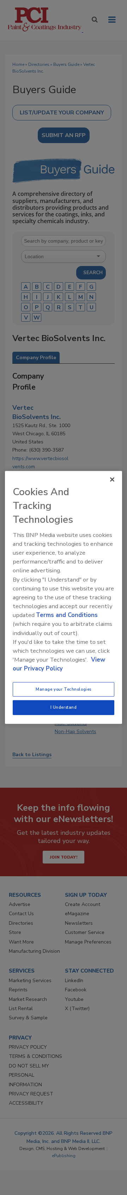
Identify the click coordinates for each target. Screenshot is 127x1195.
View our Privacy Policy (59, 664)
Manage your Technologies (63, 689)
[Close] (112, 479)
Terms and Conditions (67, 615)
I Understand (63, 707)
